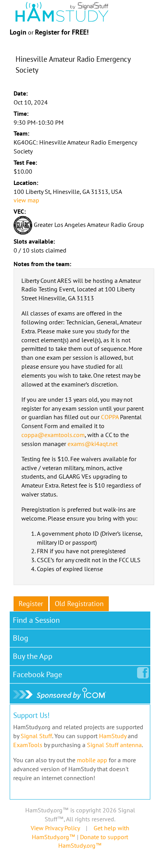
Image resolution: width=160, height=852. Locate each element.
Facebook (37, 674)
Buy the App (32, 656)
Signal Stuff (36, 736)
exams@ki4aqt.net (93, 444)
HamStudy (112, 736)
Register (31, 603)
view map (26, 200)
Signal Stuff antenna (114, 745)
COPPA (109, 417)
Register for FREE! (62, 32)
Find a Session (36, 620)
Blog (20, 638)
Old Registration (79, 603)
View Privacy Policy (55, 828)
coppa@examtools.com (53, 435)
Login (18, 32)
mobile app (92, 760)
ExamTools (27, 745)
